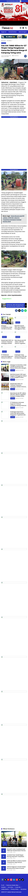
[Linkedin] (14, 879)
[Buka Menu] (23, 28)
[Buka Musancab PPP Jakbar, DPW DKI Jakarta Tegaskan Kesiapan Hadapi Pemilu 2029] (21, 335)
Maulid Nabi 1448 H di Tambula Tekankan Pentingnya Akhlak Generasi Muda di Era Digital (7, 342)
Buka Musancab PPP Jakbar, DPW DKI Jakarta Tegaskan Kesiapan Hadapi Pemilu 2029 (20, 342)
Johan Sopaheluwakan (6, 55)
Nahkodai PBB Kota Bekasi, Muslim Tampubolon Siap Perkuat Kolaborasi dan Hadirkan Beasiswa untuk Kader (16, 861)
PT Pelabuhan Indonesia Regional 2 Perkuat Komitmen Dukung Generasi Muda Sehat (7, 356)
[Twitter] (19, 310)
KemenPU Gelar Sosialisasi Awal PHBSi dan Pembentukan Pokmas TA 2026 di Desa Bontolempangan (16, 849)
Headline (4, 43)
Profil (2, 885)
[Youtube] (17, 879)
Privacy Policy (14, 889)
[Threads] (20, 879)
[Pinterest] (8, 879)
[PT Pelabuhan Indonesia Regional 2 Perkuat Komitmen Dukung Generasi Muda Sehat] (7, 349)
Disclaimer (24, 889)
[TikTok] (22, 879)
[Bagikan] (25, 56)
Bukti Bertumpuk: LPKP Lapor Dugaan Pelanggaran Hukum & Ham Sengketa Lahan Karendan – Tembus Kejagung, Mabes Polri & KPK (20, 327)
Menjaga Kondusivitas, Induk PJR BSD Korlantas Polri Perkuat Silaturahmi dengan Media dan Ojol (6, 327)
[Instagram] (11, 879)
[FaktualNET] (7, 28)
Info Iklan (10, 887)
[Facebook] (16, 310)
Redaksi (3, 887)
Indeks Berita (5, 889)
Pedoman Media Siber (12, 885)
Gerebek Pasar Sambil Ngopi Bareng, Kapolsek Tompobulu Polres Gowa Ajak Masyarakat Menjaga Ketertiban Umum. (15, 855)
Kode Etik (17, 887)
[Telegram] (22, 310)
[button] (20, 28)
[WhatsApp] (25, 310)
